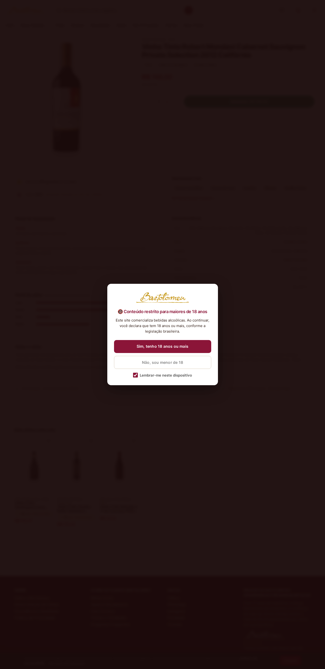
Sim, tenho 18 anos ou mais (162, 346)
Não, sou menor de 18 (162, 362)
